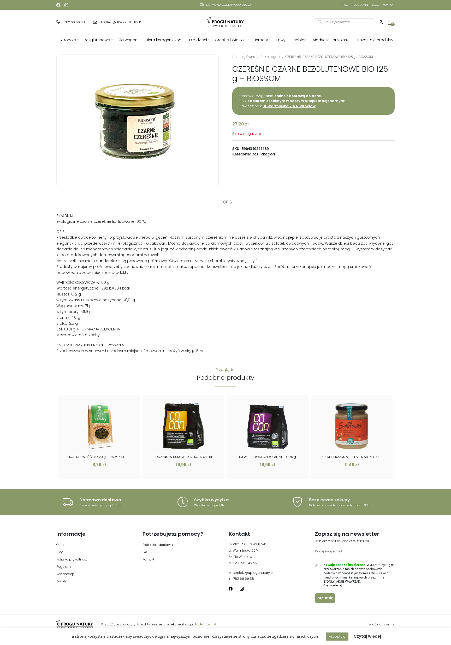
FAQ (345, 5)
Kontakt (389, 5)
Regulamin (360, 5)
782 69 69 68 (243, 578)
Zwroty (61, 581)
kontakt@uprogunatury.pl (253, 572)
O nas (61, 544)
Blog (375, 5)
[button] (359, 585)
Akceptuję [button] (337, 636)
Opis (227, 202)
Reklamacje (65, 574)
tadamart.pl (205, 624)
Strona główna (243, 57)
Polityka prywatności (72, 559)
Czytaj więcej (367, 636)
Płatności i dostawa (158, 544)
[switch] (318, 565)
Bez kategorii (270, 57)
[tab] (227, 199)
